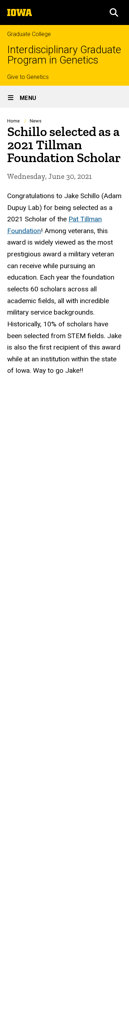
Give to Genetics (28, 77)
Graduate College (29, 34)
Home (13, 121)
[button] (114, 12)
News (36, 121)
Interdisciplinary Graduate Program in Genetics (64, 55)
